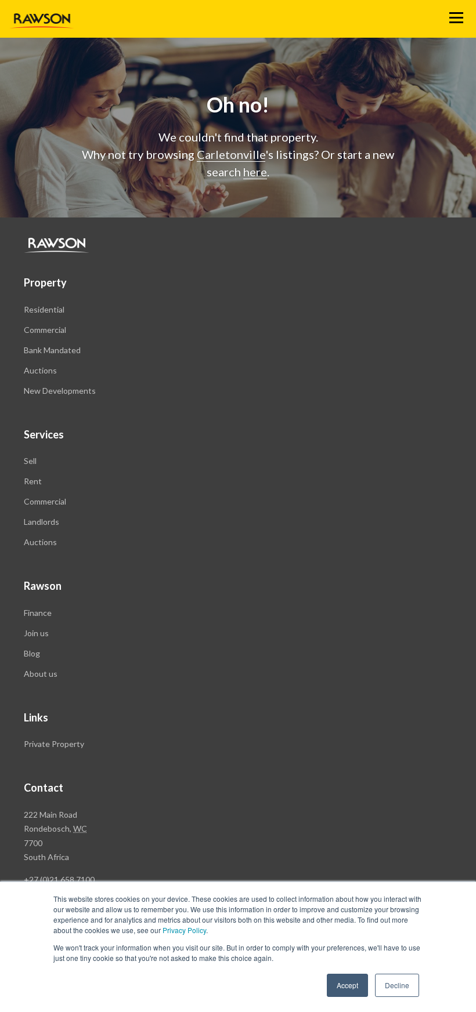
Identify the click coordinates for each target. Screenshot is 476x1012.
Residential (44, 309)
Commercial (45, 330)
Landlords (41, 522)
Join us (36, 633)
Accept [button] (347, 985)
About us (40, 674)
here (255, 172)
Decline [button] (397, 985)
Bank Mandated (52, 350)
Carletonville (231, 154)
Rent (33, 481)
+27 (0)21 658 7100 (59, 879)
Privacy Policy (184, 930)
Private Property (54, 744)
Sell (30, 461)
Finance (38, 613)
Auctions (40, 370)
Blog (32, 653)
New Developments (60, 391)
